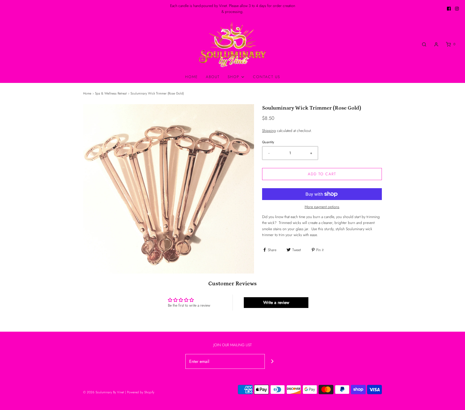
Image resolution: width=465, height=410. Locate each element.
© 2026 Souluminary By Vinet (103, 392)
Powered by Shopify (140, 392)
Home (87, 93)
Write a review (276, 302)
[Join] (272, 361)
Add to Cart (322, 174)
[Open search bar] (424, 44)
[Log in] (436, 44)
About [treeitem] (213, 76)
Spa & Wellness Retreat (111, 93)
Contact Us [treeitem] (266, 76)
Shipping (269, 130)
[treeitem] (236, 76)
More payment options (322, 206)
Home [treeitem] (191, 76)
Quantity (268, 142)
